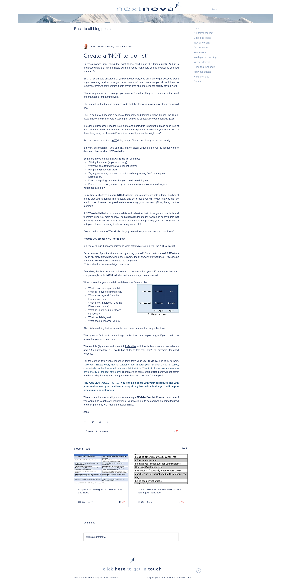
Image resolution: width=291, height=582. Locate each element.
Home (197, 28)
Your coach (200, 52)
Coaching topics (202, 38)
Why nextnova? (202, 62)
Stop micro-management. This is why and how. (100, 491)
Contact (198, 81)
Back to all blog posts (92, 29)
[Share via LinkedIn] (99, 422)
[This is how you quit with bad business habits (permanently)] (161, 469)
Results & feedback (204, 67)
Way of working (202, 42)
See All (184, 448)
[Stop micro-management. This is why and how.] (101, 469)
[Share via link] (107, 422)
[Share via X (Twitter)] (92, 422)
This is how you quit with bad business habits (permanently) (160, 491)
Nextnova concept (203, 33)
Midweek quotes (202, 72)
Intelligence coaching (205, 57)
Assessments (201, 47)
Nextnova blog (201, 76)
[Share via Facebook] (85, 422)
